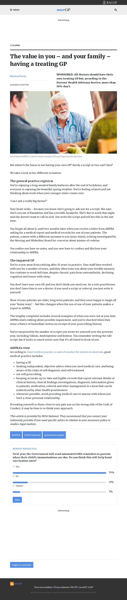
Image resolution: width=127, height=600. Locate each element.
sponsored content (54, 434)
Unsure (19, 485)
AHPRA (16, 434)
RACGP (74, 587)
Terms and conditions (43, 587)
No (17, 476)
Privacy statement (62, 587)
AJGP (90, 587)
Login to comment (21, 564)
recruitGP (83, 587)
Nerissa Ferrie (18, 75)
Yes (17, 466)
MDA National (32, 434)
